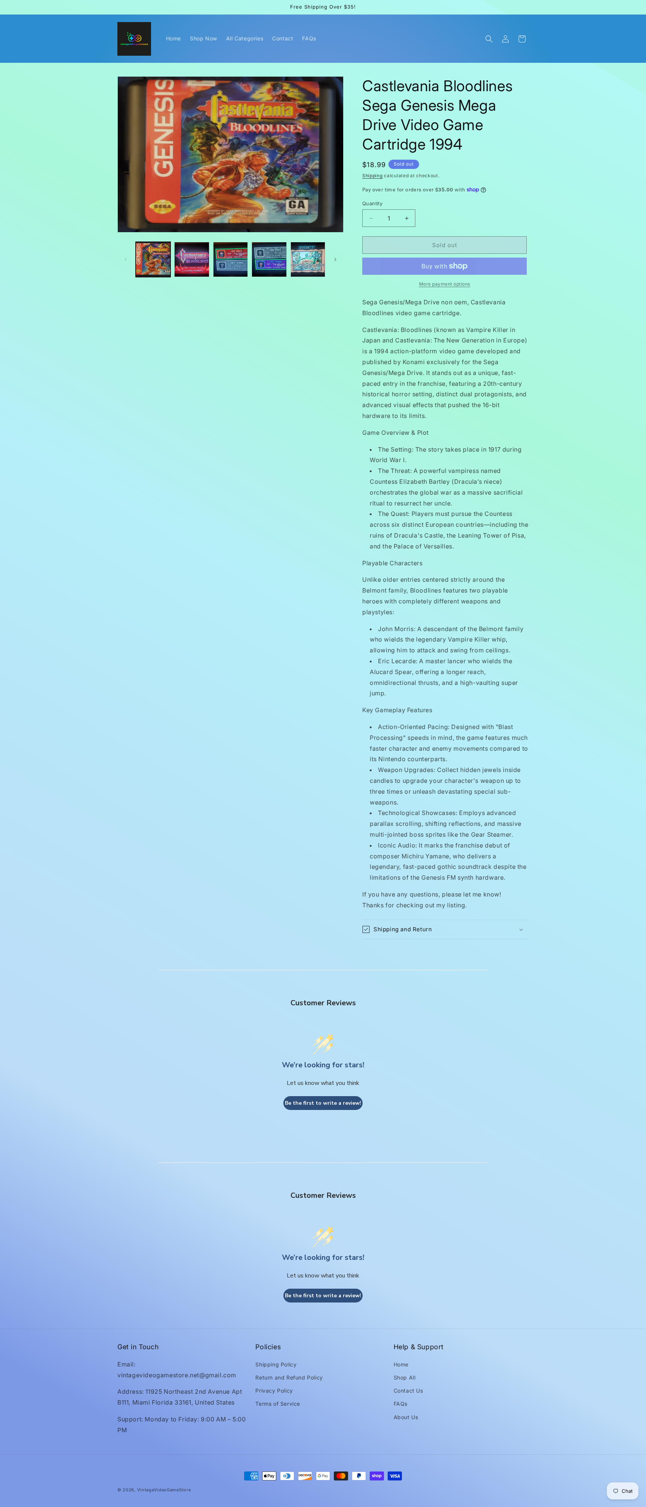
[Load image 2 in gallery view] (191, 259)
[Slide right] (335, 259)
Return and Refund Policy (289, 1377)
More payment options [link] (444, 284)
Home (401, 1364)
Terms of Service (277, 1403)
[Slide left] (125, 259)
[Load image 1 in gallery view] (153, 259)
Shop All (405, 1377)
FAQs (400, 1403)
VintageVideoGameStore (164, 1489)
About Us (406, 1417)
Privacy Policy (274, 1390)
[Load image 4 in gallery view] (269, 259)
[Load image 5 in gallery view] (307, 259)
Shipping (372, 175)
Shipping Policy (275, 1364)
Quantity (372, 203)
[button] (489, 39)
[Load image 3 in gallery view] (230, 259)
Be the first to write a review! (323, 1103)
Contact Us (408, 1390)
